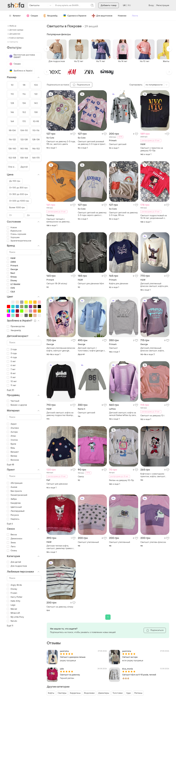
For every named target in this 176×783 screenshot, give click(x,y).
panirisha (64, 651)
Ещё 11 (10, 625)
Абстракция (16, 483)
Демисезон (16, 538)
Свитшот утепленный (88, 542)
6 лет (13, 365)
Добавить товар (108, 5)
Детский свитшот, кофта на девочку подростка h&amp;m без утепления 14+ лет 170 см (60, 414)
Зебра (14, 499)
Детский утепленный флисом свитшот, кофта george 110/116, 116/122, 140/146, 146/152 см (152, 349)
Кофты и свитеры (16, 38)
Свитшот (113, 348)
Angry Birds (16, 585)
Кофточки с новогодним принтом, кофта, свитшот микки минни (152, 475)
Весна (14, 534)
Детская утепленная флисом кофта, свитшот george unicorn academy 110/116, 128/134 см (60, 349)
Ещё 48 (10, 464)
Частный (15, 401)
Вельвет (15, 452)
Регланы (138, 693)
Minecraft (15, 613)
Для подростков (19, 566)
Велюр (14, 456)
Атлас (13, 436)
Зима (13, 542)
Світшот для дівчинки (57, 484)
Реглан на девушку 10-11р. (121, 480)
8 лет (13, 373)
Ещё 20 (10, 390)
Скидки (34, 15)
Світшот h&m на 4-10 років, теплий (139, 674)
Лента (135, 15)
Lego (13, 605)
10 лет (14, 381)
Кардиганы (75, 693)
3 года (14, 353)
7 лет (13, 369)
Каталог (17, 15)
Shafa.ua (12, 26)
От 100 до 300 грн (18, 187)
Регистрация (162, 5)
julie (62, 669)
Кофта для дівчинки (118, 283)
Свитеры (62, 693)
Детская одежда (16, 30)
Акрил (14, 424)
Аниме (14, 487)
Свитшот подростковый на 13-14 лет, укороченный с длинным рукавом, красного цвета (154, 216)
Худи (128, 693)
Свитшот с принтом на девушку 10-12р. (151, 149)
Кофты (51, 693)
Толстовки (118, 693)
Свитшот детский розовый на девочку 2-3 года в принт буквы (91, 142)
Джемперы (103, 693)
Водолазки (89, 693)
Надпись (15, 519)
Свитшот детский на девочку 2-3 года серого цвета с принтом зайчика (92, 214)
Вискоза (15, 460)
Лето (13, 546)
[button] (47, 49)
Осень (14, 550)
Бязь (13, 448)
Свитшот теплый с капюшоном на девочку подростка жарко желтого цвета (59, 220)
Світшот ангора (130, 657)
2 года (14, 349)
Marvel (14, 609)
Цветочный (16, 507)
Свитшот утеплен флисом (153, 542)
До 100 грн (14, 181)
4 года (14, 357)
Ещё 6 (10, 523)
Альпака (15, 428)
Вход (151, 5)
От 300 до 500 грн (18, 194)
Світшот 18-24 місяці (56, 283)
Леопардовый (17, 511)
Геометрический (19, 495)
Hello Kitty (15, 601)
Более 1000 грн (17, 207)
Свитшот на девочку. (70, 674)
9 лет (13, 377)
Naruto (14, 621)
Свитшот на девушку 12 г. (152, 415)
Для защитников (104, 15)
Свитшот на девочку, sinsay (59, 607)
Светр (81, 476)
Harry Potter (16, 597)
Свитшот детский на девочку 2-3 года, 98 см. (123, 214)
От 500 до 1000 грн (19, 201)
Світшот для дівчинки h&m (91, 283)
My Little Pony (17, 617)
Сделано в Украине (76, 15)
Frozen (14, 593)
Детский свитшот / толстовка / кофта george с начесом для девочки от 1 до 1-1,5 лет (92, 349)
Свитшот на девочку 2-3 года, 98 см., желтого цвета (60, 142)
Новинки (122, 15)
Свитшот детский (117, 144)
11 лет (13, 385)
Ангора (14, 432)
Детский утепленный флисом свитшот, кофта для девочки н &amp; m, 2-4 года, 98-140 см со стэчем (154, 285)
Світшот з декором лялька (72, 657)
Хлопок (14, 440)
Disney (14, 589)
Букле (13, 444)
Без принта (16, 491)
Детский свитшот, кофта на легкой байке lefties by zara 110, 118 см (122, 414)
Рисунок (15, 515)
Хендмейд (52, 15)
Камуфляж (16, 503)
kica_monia (127, 669)
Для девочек (14, 34)
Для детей (16, 562)
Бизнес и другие (19, 405)
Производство (18, 326)
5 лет (13, 361)
